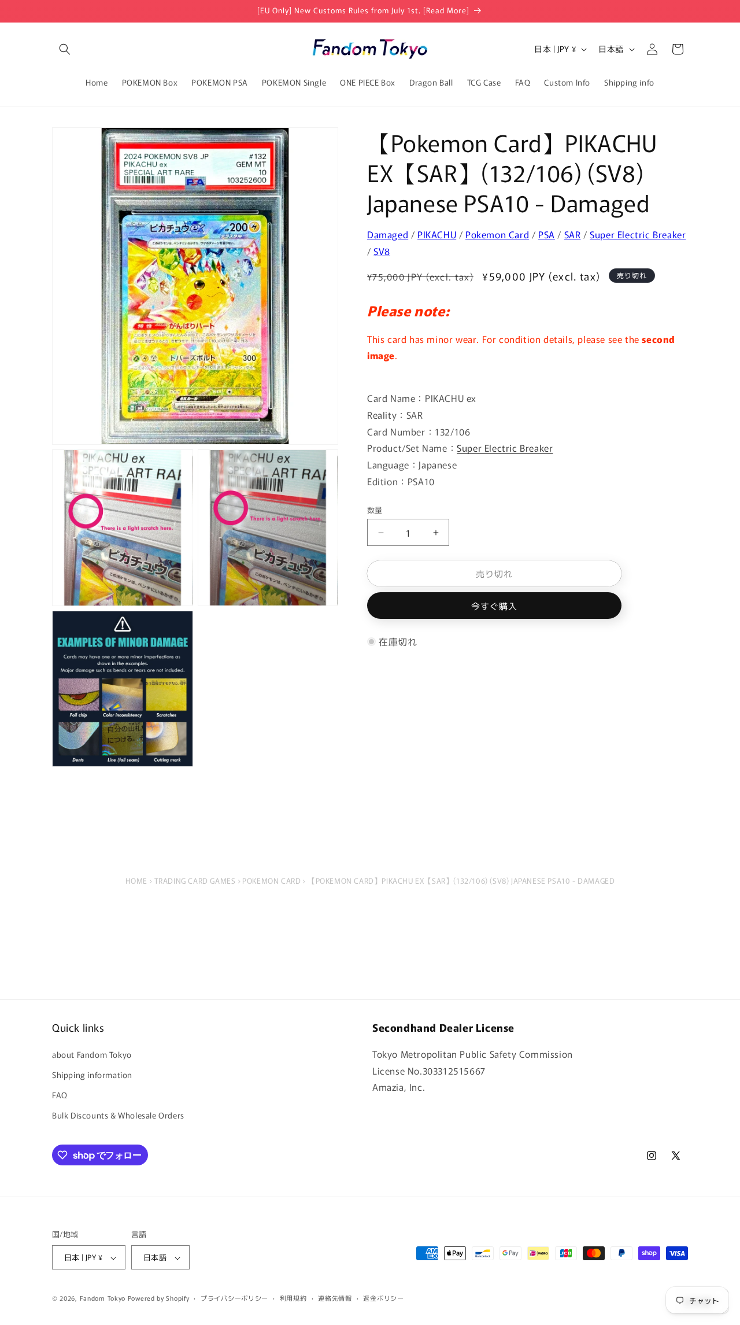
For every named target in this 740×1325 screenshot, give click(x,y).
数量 (375, 509)
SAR (572, 234)
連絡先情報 (335, 1297)
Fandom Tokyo (102, 1298)
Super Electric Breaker (638, 234)
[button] (64, 49)
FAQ (60, 1095)
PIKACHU (436, 234)
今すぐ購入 (494, 606)
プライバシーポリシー (234, 1297)
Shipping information (92, 1075)
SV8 (381, 250)
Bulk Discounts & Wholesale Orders (118, 1115)
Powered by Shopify (159, 1298)
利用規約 (293, 1297)
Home (136, 880)
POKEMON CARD (271, 880)
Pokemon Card (497, 234)
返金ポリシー (383, 1297)
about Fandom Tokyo (92, 1054)
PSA (546, 234)
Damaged (387, 234)
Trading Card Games (195, 880)
